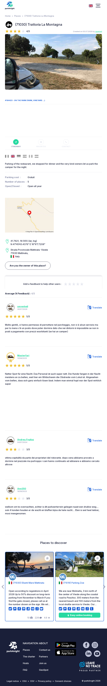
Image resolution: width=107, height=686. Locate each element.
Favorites (41, 146)
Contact (66, 146)
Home (8, 16)
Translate (97, 307)
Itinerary (16, 146)
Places (17, 16)
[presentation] (9, 62)
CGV (32, 681)
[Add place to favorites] (47, 558)
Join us (42, 663)
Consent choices (63, 681)
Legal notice (13, 681)
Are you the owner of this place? (28, 265)
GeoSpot (43, 669)
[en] (90, 5)
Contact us (44, 649)
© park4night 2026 (91, 681)
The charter (29, 656)
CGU (24, 681)
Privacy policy (44, 681)
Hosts (26, 663)
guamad (98, 31)
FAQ (25, 669)
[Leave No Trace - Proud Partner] (89, 666)
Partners (43, 656)
